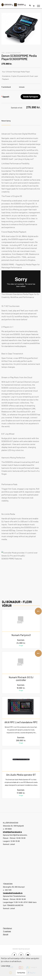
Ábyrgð (5, 934)
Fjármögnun (7, 928)
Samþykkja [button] (21, 973)
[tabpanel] (21, 358)
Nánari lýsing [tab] (6, 121)
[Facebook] (14, 955)
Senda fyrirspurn (30, 96)
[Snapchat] (27, 955)
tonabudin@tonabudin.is (12, 893)
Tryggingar (7, 931)
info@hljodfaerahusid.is (12, 832)
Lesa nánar (5, 966)
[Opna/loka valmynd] (38, 6)
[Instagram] (21, 955)
